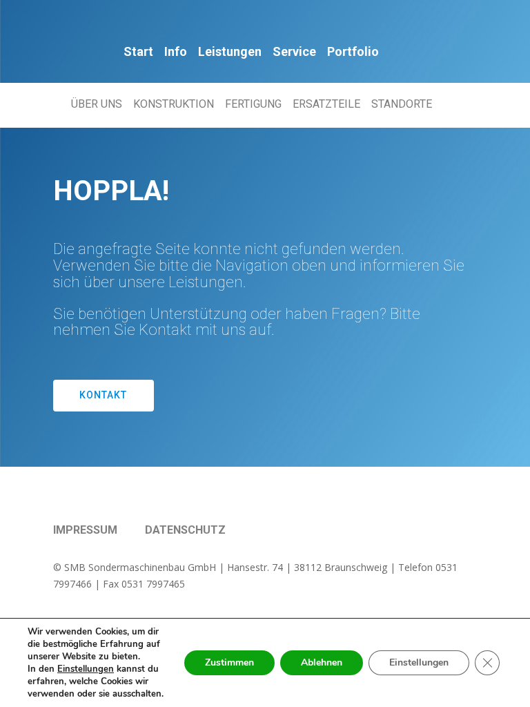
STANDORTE (401, 103)
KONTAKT (103, 394)
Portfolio (353, 51)
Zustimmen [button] (229, 662)
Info (175, 51)
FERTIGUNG (253, 103)
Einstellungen (419, 662)
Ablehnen (321, 662)
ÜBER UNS (96, 103)
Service (294, 51)
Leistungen (230, 51)
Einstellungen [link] (85, 669)
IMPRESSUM (85, 529)
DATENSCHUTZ (185, 529)
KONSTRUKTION (173, 103)
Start (138, 51)
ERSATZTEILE (326, 103)
